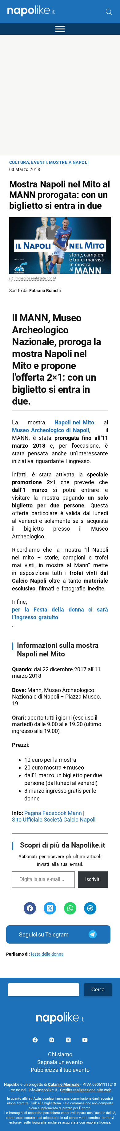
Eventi (39, 162)
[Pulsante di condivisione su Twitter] (50, 908)
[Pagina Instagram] (52, 1041)
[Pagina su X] (69, 1041)
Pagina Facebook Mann (53, 813)
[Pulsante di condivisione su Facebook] (30, 908)
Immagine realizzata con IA (35, 278)
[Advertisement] (60, 95)
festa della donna (47, 954)
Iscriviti (93, 879)
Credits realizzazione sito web (85, 1090)
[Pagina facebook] (35, 1041)
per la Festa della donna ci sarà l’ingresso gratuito (60, 613)
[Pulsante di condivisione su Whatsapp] (70, 908)
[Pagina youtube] (85, 1041)
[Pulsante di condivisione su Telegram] (90, 908)
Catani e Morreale (64, 1084)
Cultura (19, 162)
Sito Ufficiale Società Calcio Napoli (54, 819)
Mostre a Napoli (69, 162)
